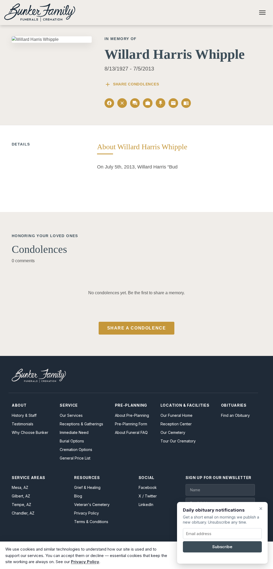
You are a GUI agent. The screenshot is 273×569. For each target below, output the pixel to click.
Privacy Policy (86, 513)
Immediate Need (74, 432)
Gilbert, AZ (21, 496)
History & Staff (24, 415)
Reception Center (176, 424)
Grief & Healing (87, 487)
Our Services (71, 415)
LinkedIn (146, 504)
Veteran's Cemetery (92, 504)
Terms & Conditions (91, 521)
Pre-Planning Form (131, 424)
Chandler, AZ (23, 513)
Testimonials (22, 424)
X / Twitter (148, 496)
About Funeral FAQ (131, 432)
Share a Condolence (136, 328)
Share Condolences (132, 84)
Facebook (148, 487)
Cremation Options (76, 449)
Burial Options (72, 441)
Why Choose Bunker (30, 432)
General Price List (75, 458)
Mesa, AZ (20, 487)
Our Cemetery (172, 432)
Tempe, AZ (21, 504)
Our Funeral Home (176, 415)
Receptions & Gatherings (81, 424)
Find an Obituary (235, 415)
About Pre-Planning (132, 415)
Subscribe (222, 546)
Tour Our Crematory (178, 441)
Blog (78, 496)
